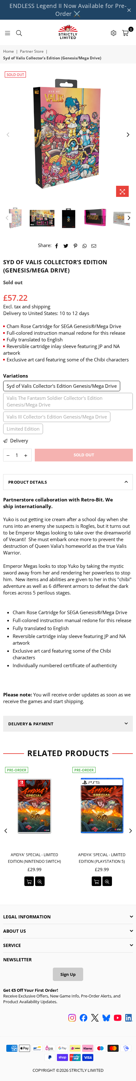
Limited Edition (23, 429)
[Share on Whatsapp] (84, 245)
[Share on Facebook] (56, 245)
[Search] (19, 32)
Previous (8, 135)
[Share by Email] (93, 245)
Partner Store (32, 51)
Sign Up (68, 974)
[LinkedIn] (129, 1018)
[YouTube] (117, 1018)
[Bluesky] (106, 1018)
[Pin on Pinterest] (75, 245)
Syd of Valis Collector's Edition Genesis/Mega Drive (62, 386)
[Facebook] (83, 1018)
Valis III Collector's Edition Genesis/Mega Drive (57, 416)
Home (8, 51)
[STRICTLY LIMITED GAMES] (68, 32)
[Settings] (113, 32)
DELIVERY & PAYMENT (31, 724)
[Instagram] (72, 1018)
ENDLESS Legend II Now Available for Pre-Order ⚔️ (68, 9)
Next (128, 135)
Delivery (18, 440)
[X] (95, 1018)
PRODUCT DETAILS (27, 482)
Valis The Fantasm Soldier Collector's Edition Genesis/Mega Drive (54, 401)
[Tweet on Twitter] (66, 245)
